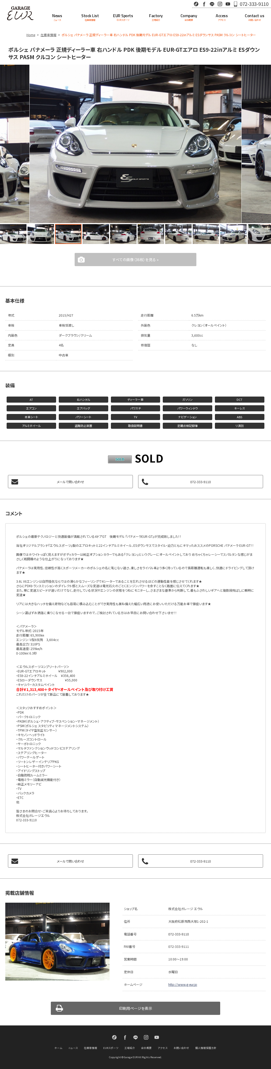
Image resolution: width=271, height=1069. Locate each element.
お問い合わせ (181, 1048)
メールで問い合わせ (70, 481)
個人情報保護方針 (205, 1048)
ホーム (58, 1048)
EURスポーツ (110, 1048)
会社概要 (146, 1048)
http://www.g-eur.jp (182, 984)
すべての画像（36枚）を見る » (135, 259)
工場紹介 (129, 1048)
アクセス (163, 1048)
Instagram (220, 4)
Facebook (204, 4)
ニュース (73, 1048)
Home (30, 34)
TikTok (196, 4)
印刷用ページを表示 (135, 1008)
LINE (212, 4)
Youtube (228, 4)
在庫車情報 (48, 34)
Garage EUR (20, 13)
